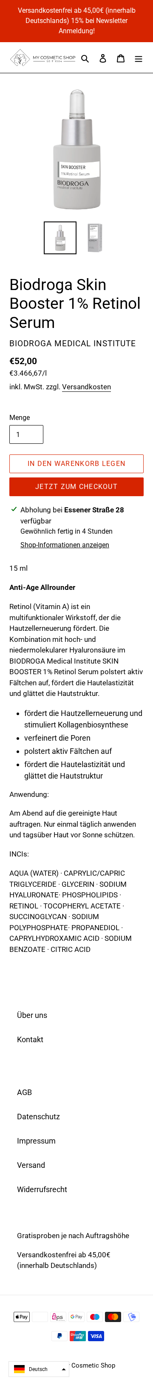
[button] (38, 1369)
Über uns (32, 1015)
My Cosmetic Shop (88, 1365)
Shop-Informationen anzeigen (64, 545)
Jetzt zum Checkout (76, 487)
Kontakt (30, 1039)
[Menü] (138, 57)
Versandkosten (86, 386)
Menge (19, 418)
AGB (24, 1092)
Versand (31, 1165)
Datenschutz (38, 1116)
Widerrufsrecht (42, 1189)
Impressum (36, 1140)
